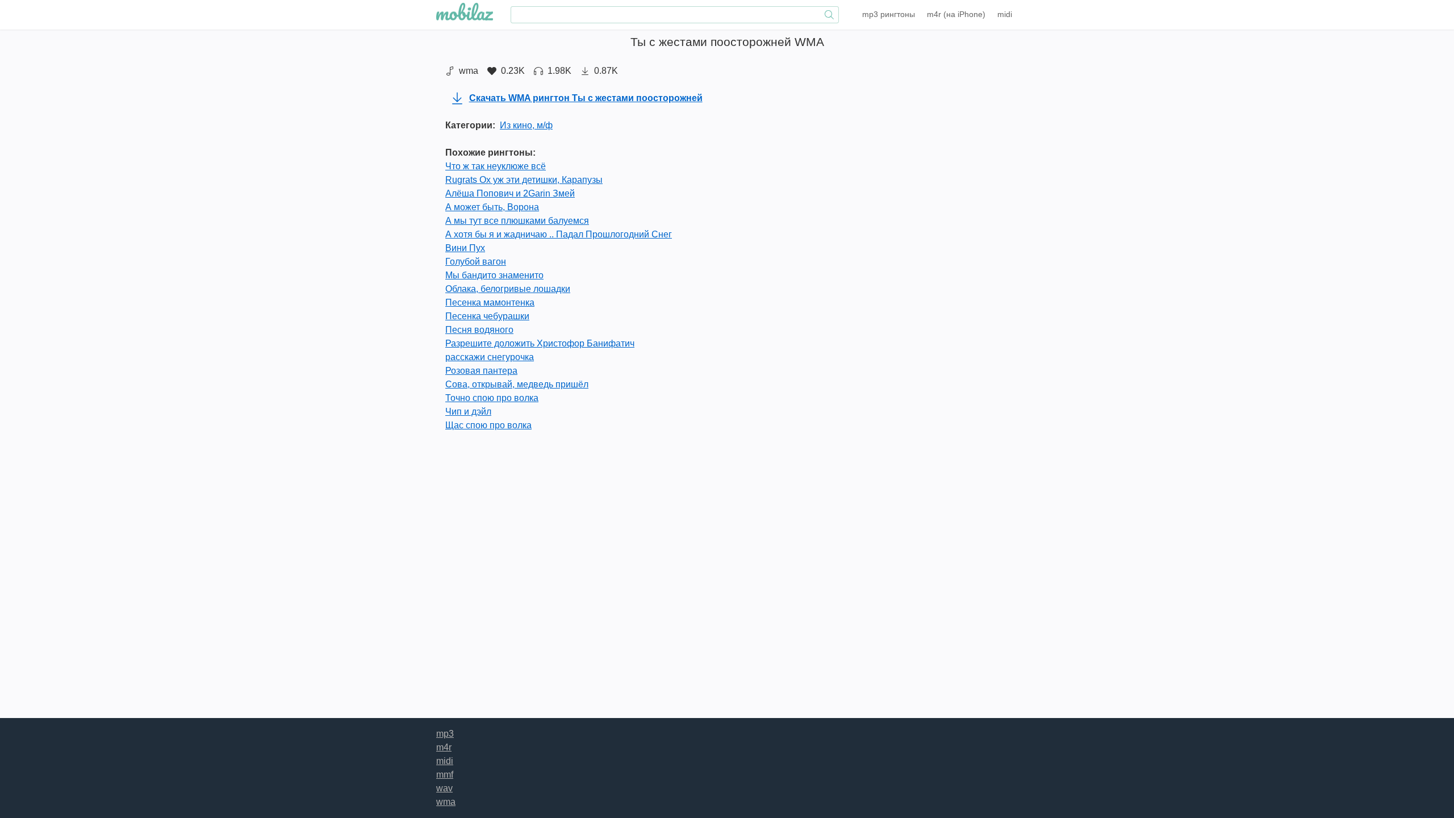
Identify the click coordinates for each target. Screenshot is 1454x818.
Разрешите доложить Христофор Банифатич (539, 343)
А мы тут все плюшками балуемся (517, 221)
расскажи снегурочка (489, 357)
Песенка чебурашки (487, 316)
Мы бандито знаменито (494, 275)
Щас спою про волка (488, 425)
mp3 (888, 14)
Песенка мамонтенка (489, 302)
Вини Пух (465, 248)
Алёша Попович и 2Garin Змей (510, 193)
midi (1004, 14)
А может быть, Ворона (492, 207)
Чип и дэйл (468, 411)
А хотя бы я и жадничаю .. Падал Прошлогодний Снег (558, 234)
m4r (956, 14)
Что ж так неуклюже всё (495, 166)
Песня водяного (479, 330)
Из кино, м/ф (526, 125)
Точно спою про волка (491, 398)
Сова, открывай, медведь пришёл (516, 384)
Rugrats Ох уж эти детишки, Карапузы (524, 180)
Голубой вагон (475, 261)
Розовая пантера (481, 370)
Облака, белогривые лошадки (507, 289)
